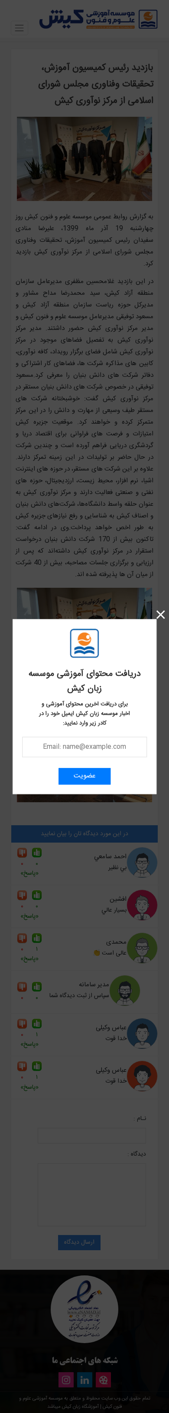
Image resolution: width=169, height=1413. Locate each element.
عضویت (85, 776)
